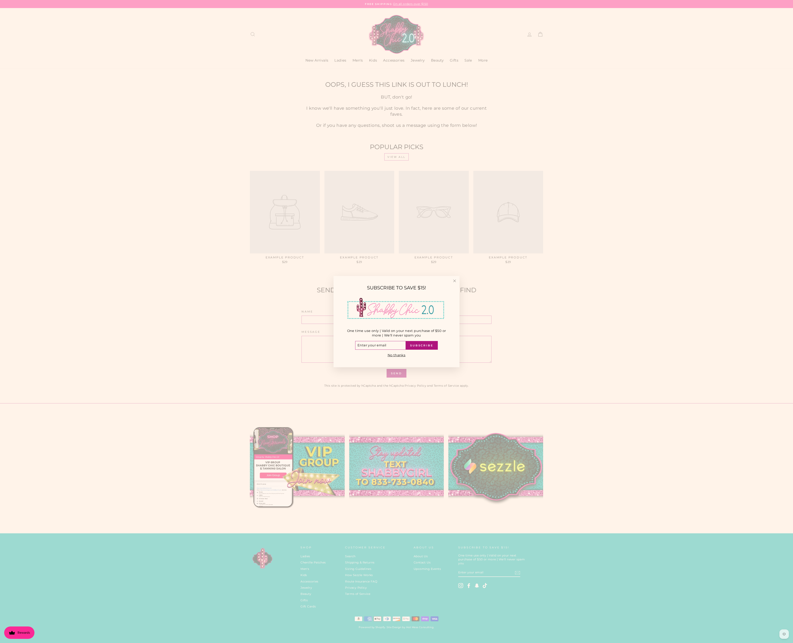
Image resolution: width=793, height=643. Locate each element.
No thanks (397, 355)
